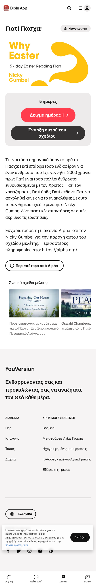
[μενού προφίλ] (83, 8)
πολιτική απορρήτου (17, 545)
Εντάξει (80, 537)
